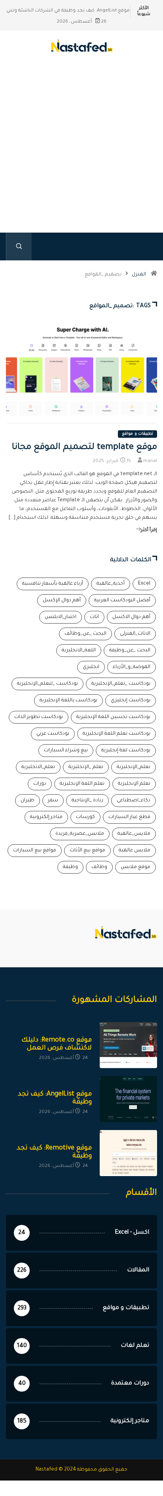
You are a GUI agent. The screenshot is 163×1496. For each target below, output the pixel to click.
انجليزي (91, 667)
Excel (144, 584)
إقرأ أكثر (149, 530)
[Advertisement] (81, 155)
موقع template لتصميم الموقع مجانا (84, 447)
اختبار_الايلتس (60, 617)
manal (150, 461)
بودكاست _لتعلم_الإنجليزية (47, 684)
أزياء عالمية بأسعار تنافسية (52, 584)
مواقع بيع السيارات (34, 850)
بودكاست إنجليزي (130, 700)
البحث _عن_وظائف (85, 634)
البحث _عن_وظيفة (129, 650)
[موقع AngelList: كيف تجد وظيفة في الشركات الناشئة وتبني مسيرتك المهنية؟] (128, 1099)
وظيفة (70, 867)
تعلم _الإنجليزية (85, 767)
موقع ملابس (135, 867)
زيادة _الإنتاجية (87, 800)
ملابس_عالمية (134, 834)
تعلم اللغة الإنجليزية (82, 784)
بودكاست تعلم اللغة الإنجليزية (116, 734)
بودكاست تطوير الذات (38, 717)
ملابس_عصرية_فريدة (79, 834)
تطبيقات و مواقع (137, 434)
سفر (53, 800)
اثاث (94, 617)
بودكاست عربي (52, 734)
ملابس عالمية (134, 850)
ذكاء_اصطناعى (133, 800)
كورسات (85, 817)
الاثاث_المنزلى (135, 634)
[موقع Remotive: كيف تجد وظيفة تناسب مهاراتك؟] (128, 1153)
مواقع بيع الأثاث (87, 850)
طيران (27, 800)
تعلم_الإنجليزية (133, 767)
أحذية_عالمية (111, 584)
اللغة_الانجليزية (79, 650)
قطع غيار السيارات (129, 817)
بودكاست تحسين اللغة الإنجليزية (113, 717)
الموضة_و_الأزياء (131, 667)
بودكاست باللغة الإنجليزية (68, 700)
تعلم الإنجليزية (134, 784)
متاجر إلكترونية (46, 817)
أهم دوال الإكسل (62, 600)
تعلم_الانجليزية (38, 767)
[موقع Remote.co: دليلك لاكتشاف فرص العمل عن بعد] (128, 1045)
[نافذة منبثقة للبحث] (19, 246)
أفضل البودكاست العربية (122, 600)
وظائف (99, 867)
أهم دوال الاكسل (131, 617)
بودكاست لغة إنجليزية (125, 750)
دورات (39, 784)
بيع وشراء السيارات (66, 750)
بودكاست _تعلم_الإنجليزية (120, 684)
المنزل (139, 274)
